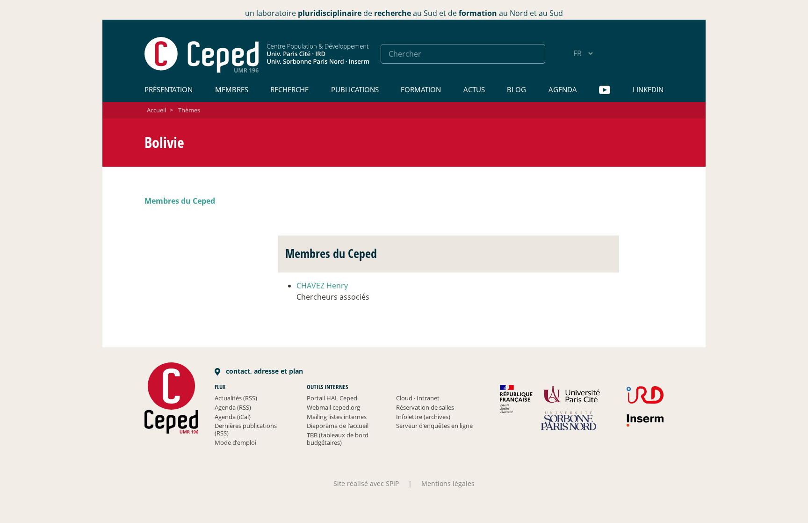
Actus (474, 89)
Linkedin (648, 89)
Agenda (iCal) (233, 417)
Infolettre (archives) (423, 417)
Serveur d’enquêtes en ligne (434, 425)
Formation (421, 89)
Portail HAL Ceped (332, 398)
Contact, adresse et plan (263, 371)
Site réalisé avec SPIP (366, 483)
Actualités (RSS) (236, 398)
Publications (355, 89)
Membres (231, 89)
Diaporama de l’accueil (337, 425)
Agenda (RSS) (233, 407)
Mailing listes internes (337, 417)
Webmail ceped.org (333, 407)
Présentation (168, 89)
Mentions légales (448, 483)
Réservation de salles (425, 407)
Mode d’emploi (235, 442)
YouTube (604, 90)
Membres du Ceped (179, 201)
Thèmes (189, 110)
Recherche (289, 89)
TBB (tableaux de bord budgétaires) (337, 439)
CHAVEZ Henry (322, 285)
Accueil (156, 110)
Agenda (562, 89)
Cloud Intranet (418, 398)
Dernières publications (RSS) (246, 429)
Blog (516, 89)
